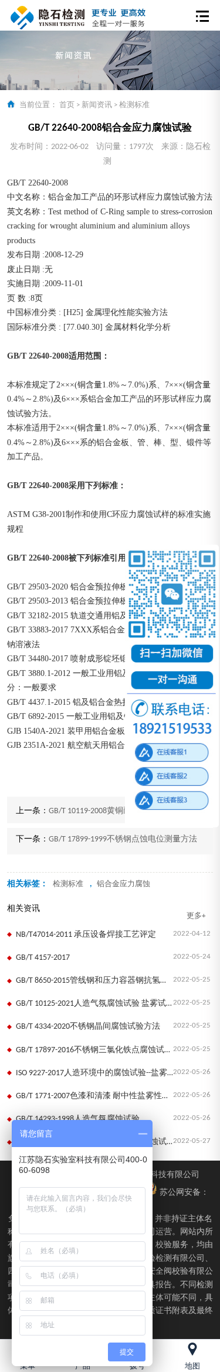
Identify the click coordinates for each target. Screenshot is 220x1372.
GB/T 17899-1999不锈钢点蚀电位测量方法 (123, 839)
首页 (67, 105)
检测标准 (134, 105)
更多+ (196, 916)
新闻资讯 (97, 105)
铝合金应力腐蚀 (123, 884)
